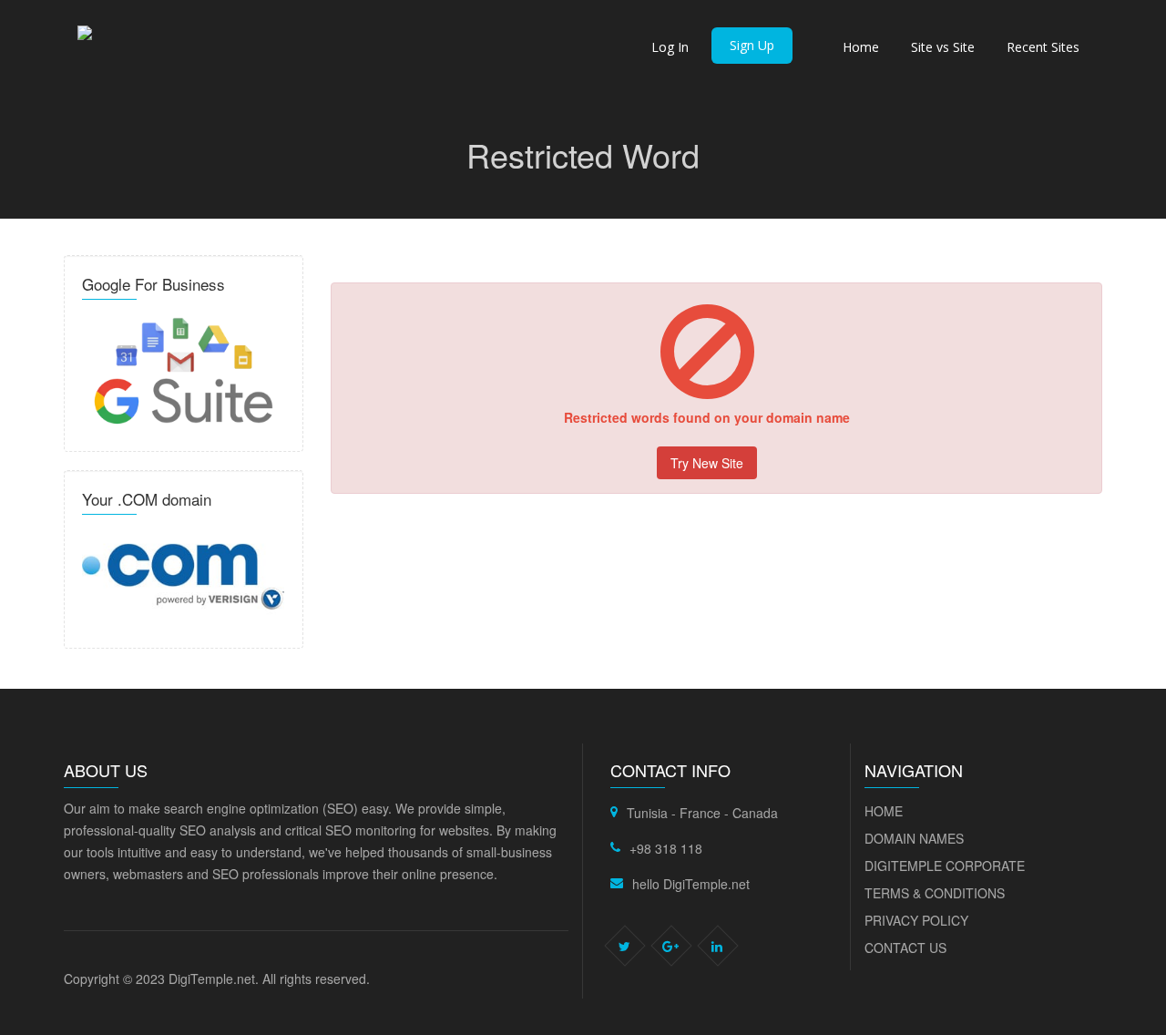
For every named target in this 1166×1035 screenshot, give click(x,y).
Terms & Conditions (934, 893)
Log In (670, 47)
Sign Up (752, 45)
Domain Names (914, 838)
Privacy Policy (916, 920)
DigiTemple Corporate (944, 865)
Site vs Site (943, 47)
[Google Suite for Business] (183, 368)
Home (861, 47)
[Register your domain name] (183, 574)
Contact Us (905, 947)
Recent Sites (1043, 47)
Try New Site (706, 463)
